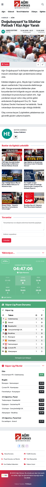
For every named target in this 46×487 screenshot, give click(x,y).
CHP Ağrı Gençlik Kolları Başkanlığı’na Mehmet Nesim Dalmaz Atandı (11, 164)
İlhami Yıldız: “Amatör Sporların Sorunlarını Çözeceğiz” (10, 207)
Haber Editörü (19, 132)
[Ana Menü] (2, 4)
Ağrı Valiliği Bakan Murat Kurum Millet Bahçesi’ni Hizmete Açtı (11, 184)
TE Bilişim (28, 484)
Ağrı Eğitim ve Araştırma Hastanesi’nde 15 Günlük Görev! (33, 164)
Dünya (34, 12)
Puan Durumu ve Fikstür (12, 459)
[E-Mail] (15, 137)
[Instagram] (27, 446)
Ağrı (3, 12)
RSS (5, 475)
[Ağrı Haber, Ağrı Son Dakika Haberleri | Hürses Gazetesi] (22, 4)
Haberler (4, 18)
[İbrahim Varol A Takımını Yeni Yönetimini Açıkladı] (34, 198)
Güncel (11, 12)
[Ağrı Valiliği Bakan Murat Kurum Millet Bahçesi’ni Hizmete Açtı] (12, 175)
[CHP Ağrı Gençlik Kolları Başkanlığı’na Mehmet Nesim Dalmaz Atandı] (12, 155)
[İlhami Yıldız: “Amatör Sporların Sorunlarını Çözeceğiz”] (12, 198)
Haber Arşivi (31, 464)
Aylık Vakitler (7, 297)
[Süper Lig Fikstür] (43, 366)
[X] (23, 446)
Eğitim (42, 12)
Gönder (6, 240)
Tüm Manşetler (31, 459)
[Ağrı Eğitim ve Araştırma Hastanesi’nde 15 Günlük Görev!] (34, 155)
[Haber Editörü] (7, 134)
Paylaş (6, 64)
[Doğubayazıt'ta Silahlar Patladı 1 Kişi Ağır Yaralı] (23, 48)
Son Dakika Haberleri (11, 464)
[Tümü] (43, 253)
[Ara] (43, 4)
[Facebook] (19, 446)
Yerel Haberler (22, 12)
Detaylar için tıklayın (23, 358)
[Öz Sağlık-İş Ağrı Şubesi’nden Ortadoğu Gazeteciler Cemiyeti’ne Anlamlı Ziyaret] (34, 175)
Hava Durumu (8, 454)
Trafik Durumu (31, 454)
